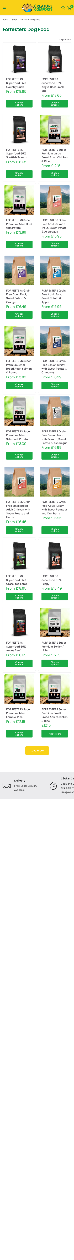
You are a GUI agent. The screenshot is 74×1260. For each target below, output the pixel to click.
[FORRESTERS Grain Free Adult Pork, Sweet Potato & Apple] (55, 270)
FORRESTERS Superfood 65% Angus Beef (16, 646)
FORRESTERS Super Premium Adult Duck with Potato (19, 224)
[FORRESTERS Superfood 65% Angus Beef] (19, 622)
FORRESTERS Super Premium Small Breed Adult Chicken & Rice (54, 715)
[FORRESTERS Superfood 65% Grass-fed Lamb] (19, 556)
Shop (14, 19)
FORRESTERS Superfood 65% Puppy (51, 580)
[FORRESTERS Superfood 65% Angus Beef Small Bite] (55, 59)
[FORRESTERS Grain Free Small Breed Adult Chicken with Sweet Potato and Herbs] (19, 482)
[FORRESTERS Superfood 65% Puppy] (55, 556)
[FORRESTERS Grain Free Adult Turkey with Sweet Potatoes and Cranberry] (55, 482)
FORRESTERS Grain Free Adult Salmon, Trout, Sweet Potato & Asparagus (54, 225)
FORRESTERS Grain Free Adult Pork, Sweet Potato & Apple (53, 296)
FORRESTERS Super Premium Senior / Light (53, 646)
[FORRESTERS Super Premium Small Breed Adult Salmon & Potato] (19, 341)
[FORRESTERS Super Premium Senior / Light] (55, 622)
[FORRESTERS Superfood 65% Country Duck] (19, 59)
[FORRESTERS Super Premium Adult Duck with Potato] (19, 200)
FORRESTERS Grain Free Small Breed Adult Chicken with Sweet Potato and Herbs (18, 509)
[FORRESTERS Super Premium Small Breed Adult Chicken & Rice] (55, 689)
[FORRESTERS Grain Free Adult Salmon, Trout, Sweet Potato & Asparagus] (55, 200)
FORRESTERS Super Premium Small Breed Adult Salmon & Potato (19, 366)
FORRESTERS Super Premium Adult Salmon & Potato (18, 435)
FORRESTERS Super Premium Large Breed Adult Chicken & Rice (54, 155)
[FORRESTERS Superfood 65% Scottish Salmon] (19, 129)
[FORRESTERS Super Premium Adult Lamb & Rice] (19, 689)
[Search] (63, 7)
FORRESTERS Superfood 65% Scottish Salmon (16, 153)
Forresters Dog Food (30, 19)
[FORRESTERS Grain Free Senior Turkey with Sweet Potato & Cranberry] (55, 341)
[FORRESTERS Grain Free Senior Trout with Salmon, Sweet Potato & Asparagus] (55, 411)
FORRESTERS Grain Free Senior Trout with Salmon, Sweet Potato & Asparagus (54, 437)
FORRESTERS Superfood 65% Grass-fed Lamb (17, 580)
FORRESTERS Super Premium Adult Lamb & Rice (18, 713)
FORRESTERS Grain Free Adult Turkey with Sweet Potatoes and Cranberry (54, 507)
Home (5, 19)
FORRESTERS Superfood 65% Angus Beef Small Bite (52, 85)
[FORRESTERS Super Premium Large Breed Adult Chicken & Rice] (55, 129)
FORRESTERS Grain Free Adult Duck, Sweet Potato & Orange (18, 296)
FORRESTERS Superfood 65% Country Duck (16, 83)
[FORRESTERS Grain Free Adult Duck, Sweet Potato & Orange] (19, 270)
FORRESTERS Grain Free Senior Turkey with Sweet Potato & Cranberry (54, 366)
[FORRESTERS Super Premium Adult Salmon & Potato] (19, 411)
